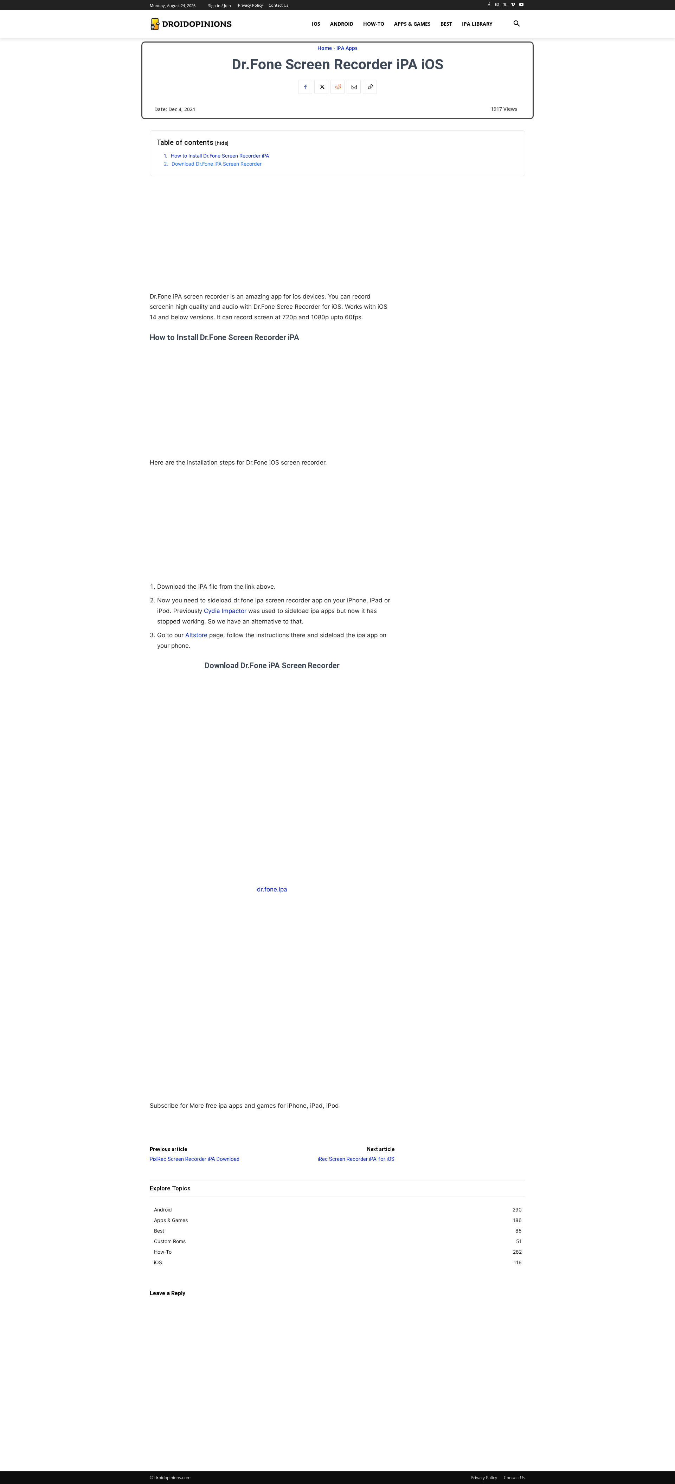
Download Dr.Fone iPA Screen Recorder (217, 164)
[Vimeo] (513, 5)
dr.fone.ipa (272, 889)
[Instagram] (497, 5)
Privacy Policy (484, 1477)
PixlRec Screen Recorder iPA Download (194, 1159)
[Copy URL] (370, 87)
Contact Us (514, 1477)
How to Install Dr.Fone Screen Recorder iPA (220, 156)
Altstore (196, 635)
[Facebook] (489, 5)
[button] (516, 23)
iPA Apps (347, 48)
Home (324, 48)
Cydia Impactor (225, 610)
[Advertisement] (272, 242)
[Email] (354, 87)
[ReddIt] (337, 87)
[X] (505, 5)
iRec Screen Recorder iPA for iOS (356, 1159)
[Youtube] (521, 5)
